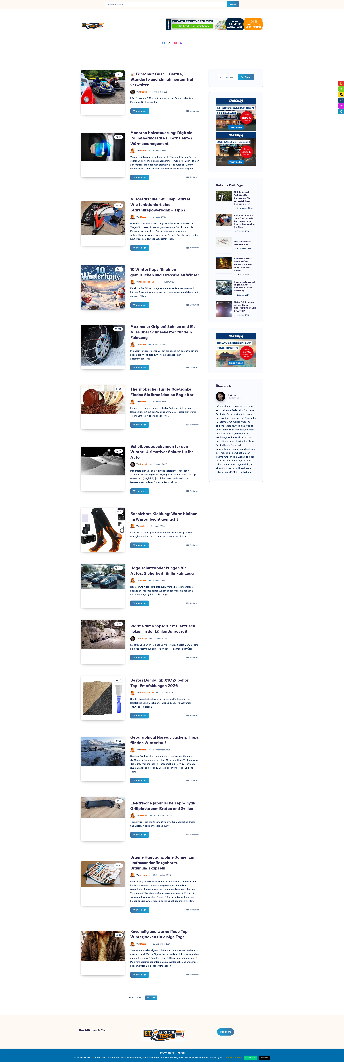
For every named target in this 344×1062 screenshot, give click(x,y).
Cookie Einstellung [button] (233, 1057)
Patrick (232, 394)
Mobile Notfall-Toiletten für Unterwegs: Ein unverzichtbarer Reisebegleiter (242, 198)
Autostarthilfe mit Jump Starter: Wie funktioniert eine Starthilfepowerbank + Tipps (161, 204)
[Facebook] (164, 43)
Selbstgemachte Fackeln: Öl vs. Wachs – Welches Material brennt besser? (243, 264)
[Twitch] (181, 43)
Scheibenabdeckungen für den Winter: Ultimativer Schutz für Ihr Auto (161, 452)
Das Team (225, 1031)
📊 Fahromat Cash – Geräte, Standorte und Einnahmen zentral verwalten (161, 79)
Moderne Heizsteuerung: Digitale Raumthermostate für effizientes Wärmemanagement (161, 138)
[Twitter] (169, 43)
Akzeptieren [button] (250, 1057)
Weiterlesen (141, 111)
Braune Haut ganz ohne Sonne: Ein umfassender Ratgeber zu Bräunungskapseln (162, 862)
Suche (233, 4)
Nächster (151, 998)
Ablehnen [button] (264, 1057)
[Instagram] (175, 43)
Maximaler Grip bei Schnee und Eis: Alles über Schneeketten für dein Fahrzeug (163, 332)
